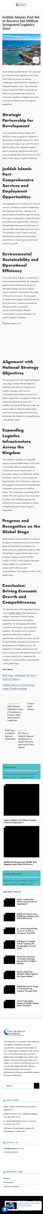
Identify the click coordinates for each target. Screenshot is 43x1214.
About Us (7, 1178)
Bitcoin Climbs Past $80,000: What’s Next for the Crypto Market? (27, 974)
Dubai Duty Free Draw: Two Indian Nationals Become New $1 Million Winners (26, 960)
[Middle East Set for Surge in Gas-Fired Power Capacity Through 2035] (9, 989)
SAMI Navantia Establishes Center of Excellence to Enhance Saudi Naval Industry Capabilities (15, 712)
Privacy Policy (8, 1182)
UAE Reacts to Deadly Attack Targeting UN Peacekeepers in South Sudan (26, 945)
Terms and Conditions (11, 1186)
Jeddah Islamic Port (17, 613)
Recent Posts (12, 891)
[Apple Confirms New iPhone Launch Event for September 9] (9, 902)
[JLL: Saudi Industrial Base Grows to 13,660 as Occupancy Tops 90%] (9, 930)
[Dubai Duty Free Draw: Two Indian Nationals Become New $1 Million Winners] (9, 960)
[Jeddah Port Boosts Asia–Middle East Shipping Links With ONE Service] (9, 917)
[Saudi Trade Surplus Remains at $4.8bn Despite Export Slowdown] (9, 1004)
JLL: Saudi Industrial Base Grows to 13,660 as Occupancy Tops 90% (27, 930)
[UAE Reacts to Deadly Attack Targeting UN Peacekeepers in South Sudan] (9, 944)
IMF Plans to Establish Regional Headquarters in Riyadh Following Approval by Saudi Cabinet (26, 739)
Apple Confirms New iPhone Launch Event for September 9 (20, 821)
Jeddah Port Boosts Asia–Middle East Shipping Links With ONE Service (20, 863)
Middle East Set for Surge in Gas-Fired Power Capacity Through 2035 (27, 988)
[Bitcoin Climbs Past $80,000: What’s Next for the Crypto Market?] (9, 975)
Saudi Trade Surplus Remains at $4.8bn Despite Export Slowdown (28, 1003)
